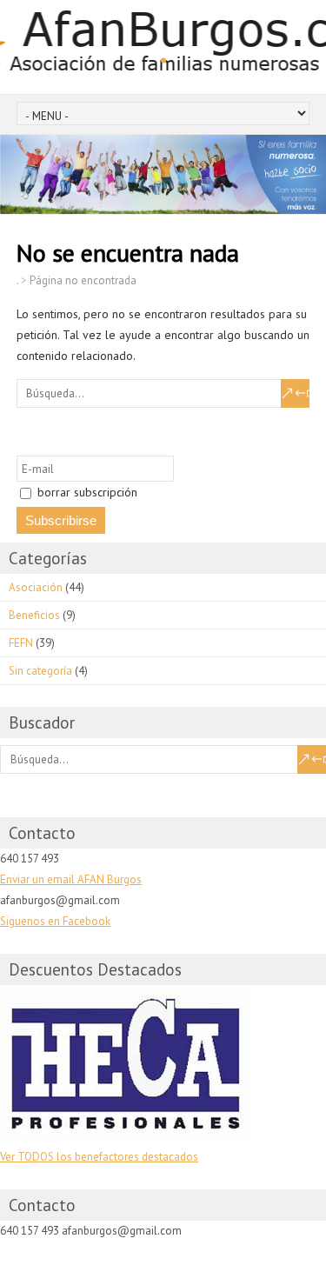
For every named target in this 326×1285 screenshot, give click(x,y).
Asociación (36, 587)
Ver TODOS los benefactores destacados (99, 1156)
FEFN (21, 643)
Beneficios (34, 615)
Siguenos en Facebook (55, 921)
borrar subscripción (85, 492)
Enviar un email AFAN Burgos (71, 879)
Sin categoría (40, 670)
